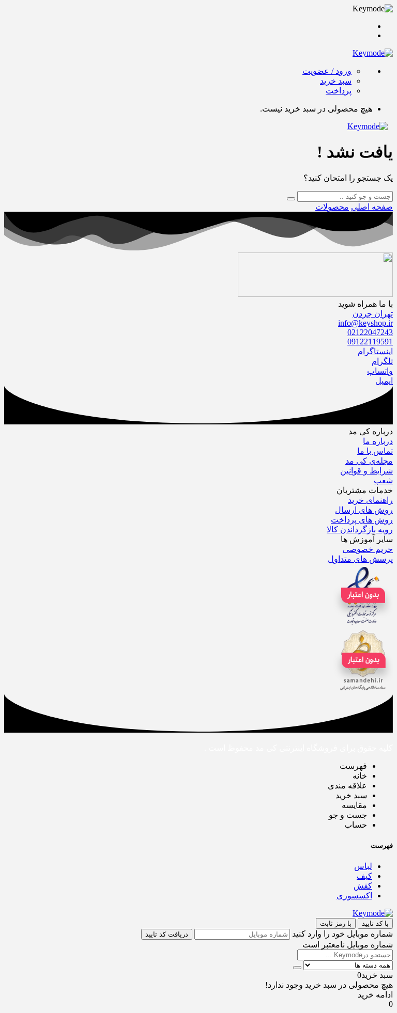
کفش (363, 885)
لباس (363, 866)
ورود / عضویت (327, 71)
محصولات (332, 206)
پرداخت (339, 90)
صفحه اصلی (372, 206)
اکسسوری (354, 895)
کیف (364, 876)
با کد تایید (375, 923)
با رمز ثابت (336, 923)
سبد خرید (336, 80)
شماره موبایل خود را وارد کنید (342, 933)
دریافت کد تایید (166, 934)
